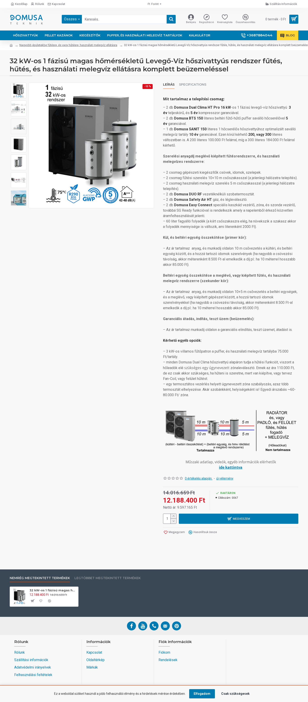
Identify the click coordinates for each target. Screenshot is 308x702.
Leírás (169, 85)
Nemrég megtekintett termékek (40, 578)
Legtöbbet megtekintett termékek (107, 578)
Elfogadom (202, 693)
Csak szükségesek (235, 693)
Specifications (192, 85)
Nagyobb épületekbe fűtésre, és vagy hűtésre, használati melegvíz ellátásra (68, 45)
